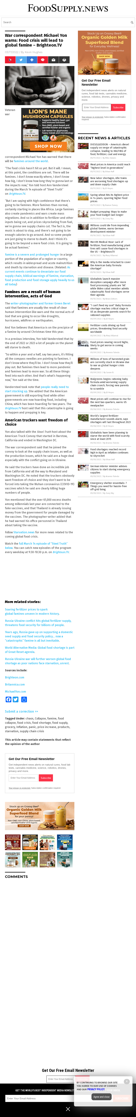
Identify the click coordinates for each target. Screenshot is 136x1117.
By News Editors (110, 299)
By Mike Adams (109, 158)
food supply (59, 722)
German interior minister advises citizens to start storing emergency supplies (110, 469)
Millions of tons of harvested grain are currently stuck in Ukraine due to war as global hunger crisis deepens (109, 364)
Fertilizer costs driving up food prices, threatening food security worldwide (108, 328)
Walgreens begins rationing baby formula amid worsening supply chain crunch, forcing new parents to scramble (109, 384)
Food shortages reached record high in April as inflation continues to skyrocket (109, 452)
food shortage (41, 722)
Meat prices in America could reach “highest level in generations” (110, 166)
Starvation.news (24, 532)
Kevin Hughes (33, 52)
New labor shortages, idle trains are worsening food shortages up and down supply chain (109, 181)
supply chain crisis (32, 731)
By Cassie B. (109, 372)
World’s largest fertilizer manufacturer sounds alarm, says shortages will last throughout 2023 (110, 419)
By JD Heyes (108, 188)
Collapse (40, 718)
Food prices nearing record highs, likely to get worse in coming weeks (109, 345)
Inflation (21, 727)
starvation (11, 731)
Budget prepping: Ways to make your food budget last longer (108, 213)
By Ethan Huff (108, 171)
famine (51, 718)
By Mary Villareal (110, 255)
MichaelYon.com (15, 691)
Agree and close (102, 1096)
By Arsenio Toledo (112, 352)
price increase (46, 727)
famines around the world (31, 161)
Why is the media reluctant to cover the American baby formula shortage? (110, 265)
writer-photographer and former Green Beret (40, 303)
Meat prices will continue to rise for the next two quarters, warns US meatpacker (110, 402)
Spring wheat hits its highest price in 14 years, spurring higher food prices (109, 198)
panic (32, 727)
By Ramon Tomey (110, 205)
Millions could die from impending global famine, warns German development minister (109, 228)
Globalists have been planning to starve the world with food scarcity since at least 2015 (110, 436)
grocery (10, 727)
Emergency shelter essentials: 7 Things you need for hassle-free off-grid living (108, 486)
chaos (29, 718)
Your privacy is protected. (20, 788)
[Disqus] (39, 926)
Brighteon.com (14, 677)
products (63, 727)
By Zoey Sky (108, 219)
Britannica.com (15, 684)
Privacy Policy (96, 1089)
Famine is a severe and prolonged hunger (32, 254)
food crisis (24, 722)
